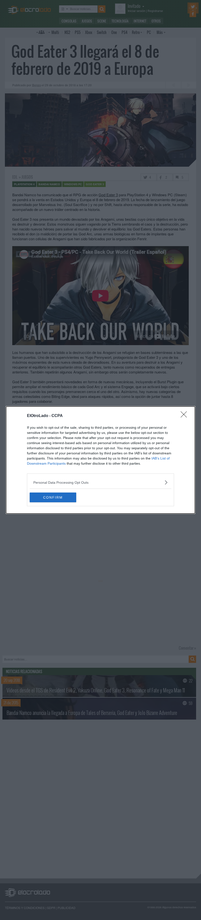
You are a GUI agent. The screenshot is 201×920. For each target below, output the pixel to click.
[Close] (185, 416)
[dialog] (100, 460)
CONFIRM (53, 497)
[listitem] (100, 482)
